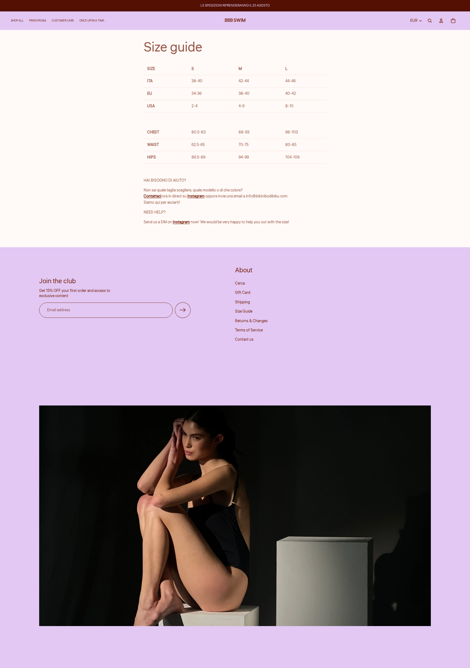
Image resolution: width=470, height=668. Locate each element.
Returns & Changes (251, 321)
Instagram (196, 196)
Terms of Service (249, 330)
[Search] (430, 21)
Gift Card (242, 292)
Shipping (242, 302)
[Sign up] (183, 310)
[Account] (441, 21)
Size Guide (243, 311)
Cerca (240, 283)
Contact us (244, 339)
